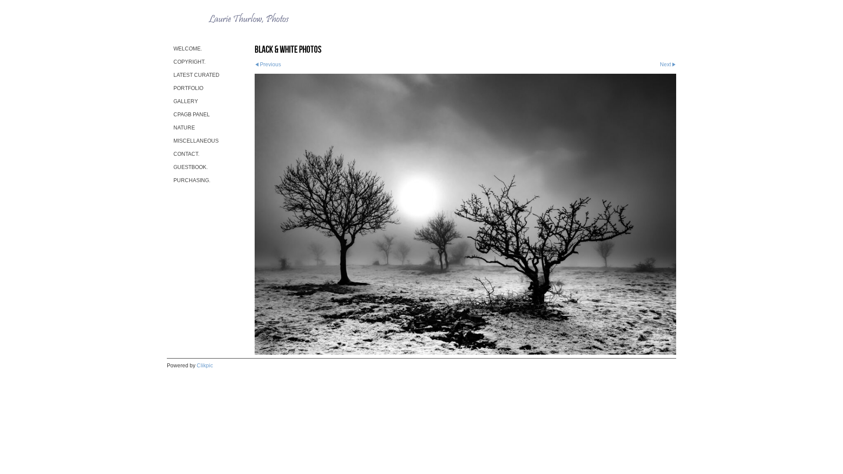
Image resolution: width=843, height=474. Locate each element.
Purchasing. (191, 180)
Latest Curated (196, 75)
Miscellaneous (196, 141)
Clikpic (205, 366)
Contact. (186, 154)
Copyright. (189, 62)
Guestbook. (190, 167)
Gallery (185, 101)
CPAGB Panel (191, 114)
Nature (184, 128)
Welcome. (187, 49)
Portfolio (188, 88)
